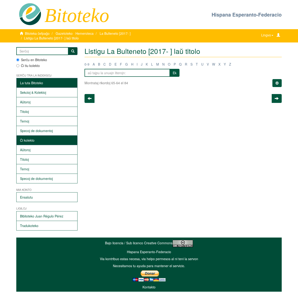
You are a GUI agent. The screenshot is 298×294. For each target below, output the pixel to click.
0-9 (87, 64)
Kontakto (149, 287)
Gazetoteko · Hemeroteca (75, 33)
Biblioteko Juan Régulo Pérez (41, 216)
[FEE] (30, 13)
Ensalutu (26, 197)
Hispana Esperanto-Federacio (247, 14)
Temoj (24, 121)
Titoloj (24, 111)
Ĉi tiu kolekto (30, 65)
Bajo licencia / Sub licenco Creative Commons (139, 243)
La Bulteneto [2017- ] (115, 33)
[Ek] (73, 51)
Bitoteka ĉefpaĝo (37, 33)
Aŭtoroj (25, 102)
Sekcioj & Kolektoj (33, 92)
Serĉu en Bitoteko (34, 59)
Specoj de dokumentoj (36, 130)
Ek (174, 72)
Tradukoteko (29, 225)
